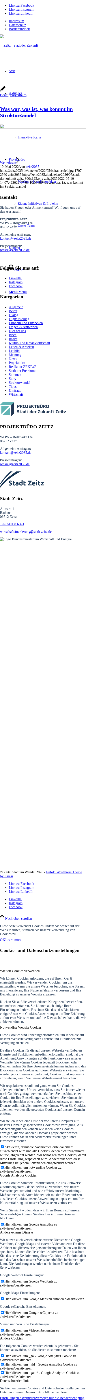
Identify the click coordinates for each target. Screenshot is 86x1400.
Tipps (13, 386)
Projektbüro (18, 95)
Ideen (13, 335)
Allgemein (16, 307)
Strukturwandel (19, 382)
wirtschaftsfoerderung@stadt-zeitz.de (26, 532)
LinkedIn (15, 278)
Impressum (16, 21)
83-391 (19, 524)
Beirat (4, 95)
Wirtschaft (16, 394)
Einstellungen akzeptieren (18, 1398)
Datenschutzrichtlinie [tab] (14, 1381)
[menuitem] (47, 21)
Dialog (13, 315)
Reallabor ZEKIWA (23, 367)
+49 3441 (7, 524)
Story (12, 378)
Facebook (15, 286)
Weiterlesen (8, 163)
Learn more (13, 940)
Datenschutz (17, 25)
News (13, 359)
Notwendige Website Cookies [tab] (20, 1027)
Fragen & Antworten (23, 327)
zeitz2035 (32, 166)
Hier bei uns (17, 331)
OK (2, 940)
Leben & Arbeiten (21, 347)
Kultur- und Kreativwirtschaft (29, 343)
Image (13, 339)
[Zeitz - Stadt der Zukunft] (19, 45)
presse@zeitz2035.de (15, 250)
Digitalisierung (19, 319)
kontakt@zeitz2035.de (15, 238)
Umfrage (15, 390)
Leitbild (14, 351)
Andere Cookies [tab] (11, 1338)
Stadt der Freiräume (22, 371)
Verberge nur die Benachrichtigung (60, 1398)
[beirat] (43, 127)
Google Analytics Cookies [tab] (18, 1175)
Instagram (15, 282)
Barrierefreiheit (19, 29)
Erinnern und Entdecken (26, 323)
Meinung (15, 355)
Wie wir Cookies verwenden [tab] (20, 971)
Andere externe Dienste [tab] (16, 1232)
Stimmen (15, 374)
